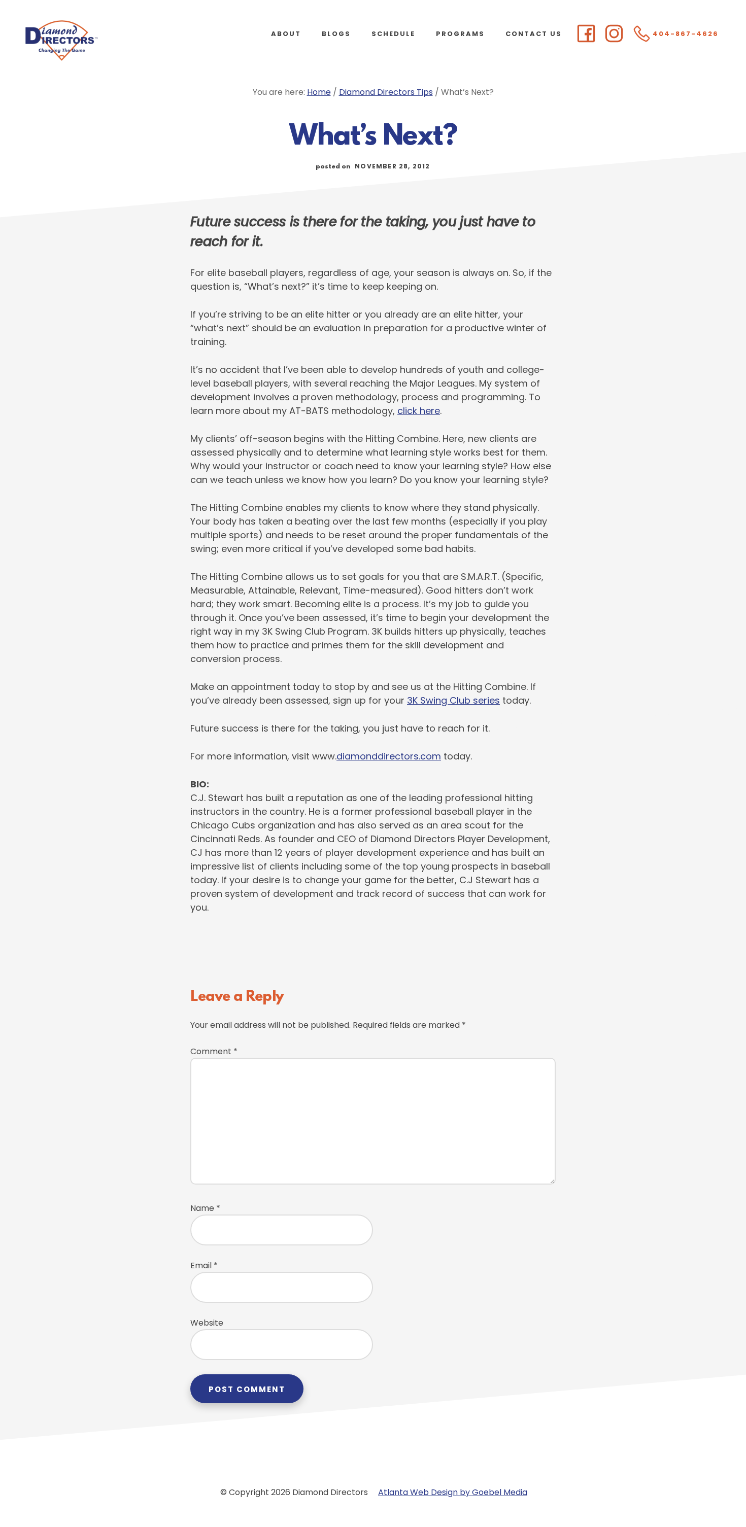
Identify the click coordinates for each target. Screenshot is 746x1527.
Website (206, 1323)
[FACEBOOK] (586, 34)
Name (205, 1208)
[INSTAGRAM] (614, 34)
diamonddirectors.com (388, 756)
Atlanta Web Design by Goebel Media (452, 1492)
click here (418, 410)
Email (204, 1265)
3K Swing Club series (453, 700)
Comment (214, 1051)
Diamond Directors (101, 40)
